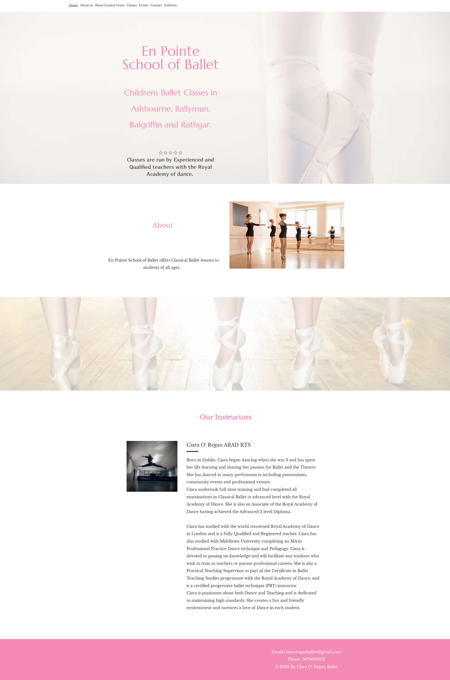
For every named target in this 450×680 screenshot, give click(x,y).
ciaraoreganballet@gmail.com (312, 652)
